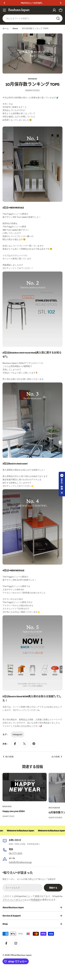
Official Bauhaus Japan (21, 955)
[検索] (58, 18)
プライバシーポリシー (14, 899)
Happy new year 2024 (14, 811)
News (15, 28)
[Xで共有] (24, 744)
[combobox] (32, 18)
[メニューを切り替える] (4, 10)
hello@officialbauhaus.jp (20, 862)
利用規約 (35, 899)
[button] (4, 3)
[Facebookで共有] (15, 744)
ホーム (6, 28)
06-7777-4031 (15, 853)
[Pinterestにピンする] (34, 744)
